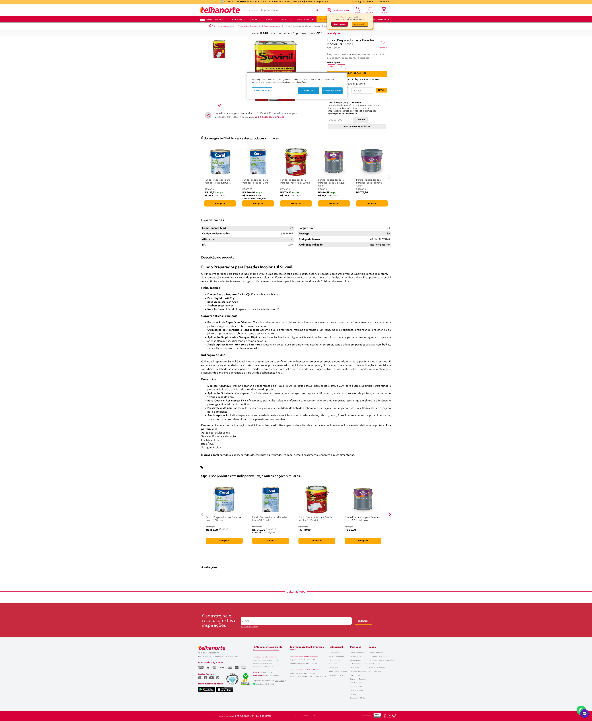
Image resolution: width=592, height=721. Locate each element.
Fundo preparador (272, 26)
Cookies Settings (262, 90)
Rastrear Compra (356, 687)
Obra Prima (354, 668)
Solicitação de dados (377, 664)
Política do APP (375, 671)
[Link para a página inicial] (210, 26)
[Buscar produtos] (317, 10)
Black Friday (355, 675)
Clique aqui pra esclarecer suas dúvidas (266, 650)
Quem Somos (334, 653)
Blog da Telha (355, 656)
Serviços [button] (269, 19)
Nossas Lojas (286, 19)
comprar (220, 203)
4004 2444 (257, 673)
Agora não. (360, 24)
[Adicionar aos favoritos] (383, 42)
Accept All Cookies (332, 90)
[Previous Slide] (202, 177)
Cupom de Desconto (358, 679)
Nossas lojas (333, 668)
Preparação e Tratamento (249, 26)
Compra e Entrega (376, 653)
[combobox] (282, 10)
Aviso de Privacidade (249, 627)
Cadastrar (363, 621)
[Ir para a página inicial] (220, 10)
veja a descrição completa (269, 117)
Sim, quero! (339, 24)
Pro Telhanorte (334, 660)
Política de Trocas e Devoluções (381, 660)
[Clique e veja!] (383, 48)
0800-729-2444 (259, 675)
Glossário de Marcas (358, 671)
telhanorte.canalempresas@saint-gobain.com (308, 677)
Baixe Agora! (333, 33)
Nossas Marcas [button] (303, 19)
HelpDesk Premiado (358, 664)
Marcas (353, 694)
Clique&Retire (355, 660)
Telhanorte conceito (336, 656)
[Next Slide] (389, 177)
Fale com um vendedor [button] (377, 19)
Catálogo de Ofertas (358, 698)
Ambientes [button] (237, 19)
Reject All (308, 90)
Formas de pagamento (378, 656)
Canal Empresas (356, 690)
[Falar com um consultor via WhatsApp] (581, 710)
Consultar (360, 120)
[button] (215, 19)
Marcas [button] (253, 19)
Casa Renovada (356, 683)
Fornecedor (333, 664)
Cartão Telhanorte (357, 653)
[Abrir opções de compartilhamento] (208, 115)
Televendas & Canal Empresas (307, 647)
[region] (297, 85)
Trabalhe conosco (336, 675)
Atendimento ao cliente (338, 671)
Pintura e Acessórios (225, 26)
